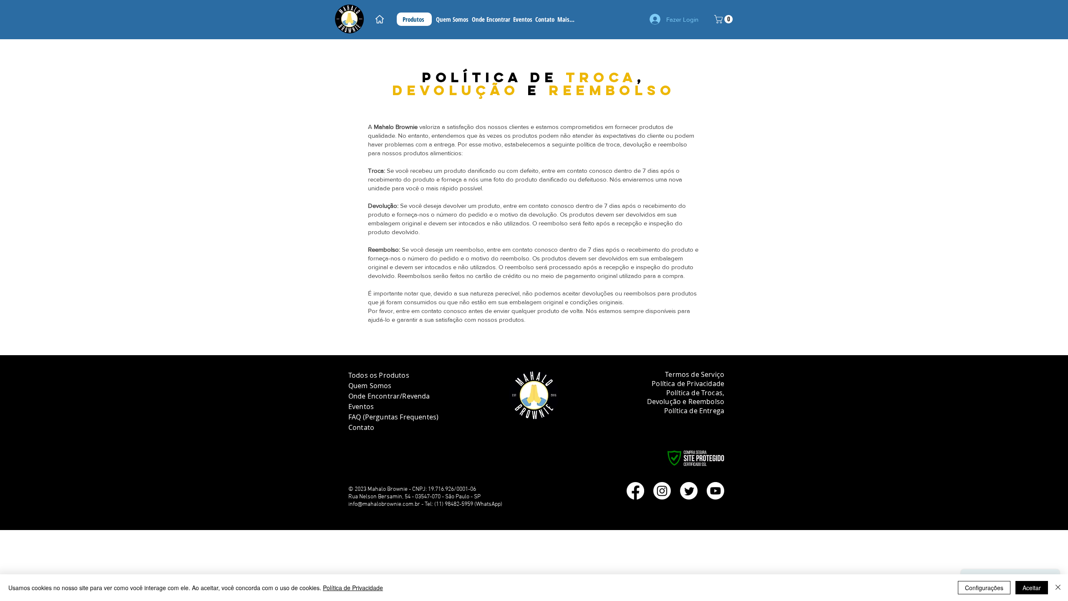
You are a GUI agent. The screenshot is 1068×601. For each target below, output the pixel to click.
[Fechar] (1058, 587)
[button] (724, 19)
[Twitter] (689, 491)
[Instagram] (662, 491)
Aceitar (1032, 587)
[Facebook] (635, 491)
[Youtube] (715, 491)
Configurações (984, 587)
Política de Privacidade (353, 587)
